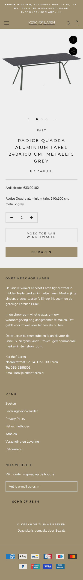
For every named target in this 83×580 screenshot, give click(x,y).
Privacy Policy (15, 419)
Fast (41, 130)
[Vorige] (28, 119)
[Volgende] (55, 119)
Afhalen (11, 434)
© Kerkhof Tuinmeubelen (41, 524)
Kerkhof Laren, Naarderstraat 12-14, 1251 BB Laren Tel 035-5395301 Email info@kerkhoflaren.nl (41, 8)
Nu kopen (41, 252)
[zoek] (69, 23)
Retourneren (14, 449)
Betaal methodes (18, 426)
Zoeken (11, 403)
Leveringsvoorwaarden (22, 411)
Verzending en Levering (22, 441)
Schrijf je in (25, 501)
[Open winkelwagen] (77, 23)
